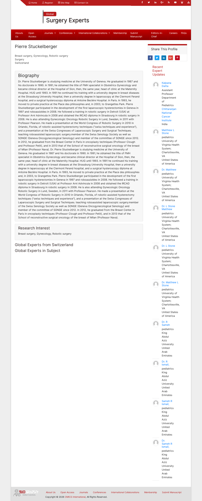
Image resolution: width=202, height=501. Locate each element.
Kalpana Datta (166, 84)
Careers (173, 33)
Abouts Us (19, 35)
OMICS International (75, 496)
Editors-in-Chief (157, 35)
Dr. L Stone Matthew (168, 208)
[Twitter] (148, 2)
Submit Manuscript (136, 35)
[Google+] (162, 2)
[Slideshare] (182, 2)
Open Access (32, 35)
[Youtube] (175, 2)
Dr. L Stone (168, 245)
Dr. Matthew (169, 169)
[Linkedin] (155, 2)
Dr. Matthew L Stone (170, 284)
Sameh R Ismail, (167, 402)
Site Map (64, 2)
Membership (120, 33)
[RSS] (168, 2)
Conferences (66, 33)
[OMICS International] (26, 492)
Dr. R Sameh (166, 323)
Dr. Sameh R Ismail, (167, 443)
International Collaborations (93, 33)
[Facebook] (142, 2)
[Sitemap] (188, 2)
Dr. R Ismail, (165, 363)
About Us (50, 492)
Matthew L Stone (168, 131)
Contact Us (82, 2)
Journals (49, 33)
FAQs (184, 33)
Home (34, 2)
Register (48, 2)
